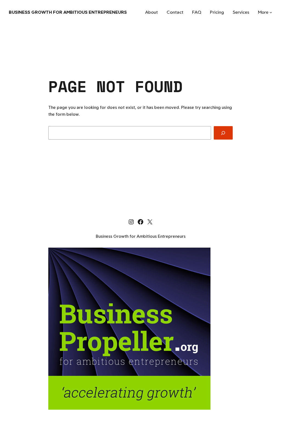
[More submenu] (270, 12)
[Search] (223, 133)
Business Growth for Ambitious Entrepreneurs (68, 12)
